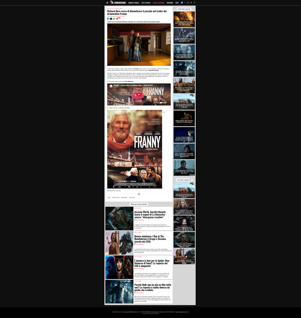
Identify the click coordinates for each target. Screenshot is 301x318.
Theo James (132, 197)
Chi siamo (145, 313)
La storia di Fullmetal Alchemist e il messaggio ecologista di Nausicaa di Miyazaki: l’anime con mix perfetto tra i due (184, 139)
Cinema (112, 8)
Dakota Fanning (115, 197)
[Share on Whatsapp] (114, 19)
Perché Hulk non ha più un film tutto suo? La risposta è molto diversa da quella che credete (184, 72)
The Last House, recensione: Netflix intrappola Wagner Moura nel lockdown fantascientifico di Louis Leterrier (184, 56)
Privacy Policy (150, 313)
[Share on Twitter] (111, 19)
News (176, 3)
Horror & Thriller (133, 3)
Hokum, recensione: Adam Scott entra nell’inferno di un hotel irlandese (184, 121)
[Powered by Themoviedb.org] (193, 3)
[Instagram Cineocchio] (187, 3)
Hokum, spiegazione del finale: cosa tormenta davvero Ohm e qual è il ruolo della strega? (184, 171)
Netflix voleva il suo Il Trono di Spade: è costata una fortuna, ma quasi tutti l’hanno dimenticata (184, 89)
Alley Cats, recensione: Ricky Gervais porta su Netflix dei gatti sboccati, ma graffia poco (184, 105)
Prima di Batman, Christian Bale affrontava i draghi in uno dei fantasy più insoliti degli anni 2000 (184, 39)
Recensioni (170, 3)
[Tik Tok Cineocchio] (190, 3)
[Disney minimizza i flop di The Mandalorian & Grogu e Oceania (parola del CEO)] (119, 243)
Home (108, 8)
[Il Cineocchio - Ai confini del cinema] (118, 2)
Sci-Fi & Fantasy (145, 3)
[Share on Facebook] (108, 19)
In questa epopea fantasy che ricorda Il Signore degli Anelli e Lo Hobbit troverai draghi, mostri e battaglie (184, 23)
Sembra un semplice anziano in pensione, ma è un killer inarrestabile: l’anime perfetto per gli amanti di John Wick (184, 229)
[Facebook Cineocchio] (181, 3)
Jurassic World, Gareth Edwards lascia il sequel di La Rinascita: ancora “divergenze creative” (184, 245)
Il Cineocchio (119, 312)
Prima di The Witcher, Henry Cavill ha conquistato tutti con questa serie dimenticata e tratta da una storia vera (184, 212)
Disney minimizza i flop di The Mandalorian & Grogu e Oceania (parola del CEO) (184, 261)
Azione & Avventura (158, 3)
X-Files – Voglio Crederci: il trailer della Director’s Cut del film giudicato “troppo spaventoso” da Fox (184, 155)
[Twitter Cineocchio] (184, 3)
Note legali (156, 313)
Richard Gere (124, 197)
